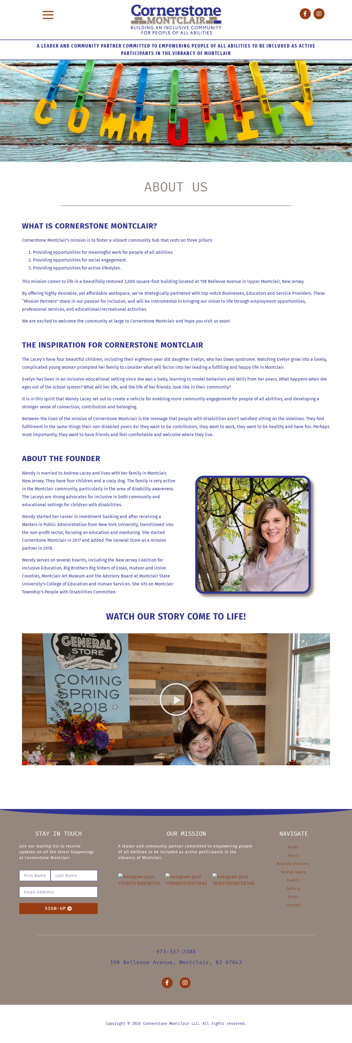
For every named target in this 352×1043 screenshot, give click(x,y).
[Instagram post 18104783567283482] (233, 894)
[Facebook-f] (305, 13)
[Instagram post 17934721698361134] (139, 894)
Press (293, 897)
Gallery (294, 888)
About (293, 855)
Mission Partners (293, 864)
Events (293, 880)
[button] (48, 15)
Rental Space (293, 872)
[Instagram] (319, 13)
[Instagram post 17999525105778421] (186, 894)
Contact (293, 905)
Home (293, 847)
